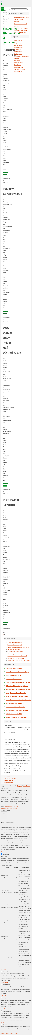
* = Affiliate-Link (8, 782)
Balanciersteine (18, 47)
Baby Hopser (18, 40)
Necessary (6, 854)
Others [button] (3, 1022)
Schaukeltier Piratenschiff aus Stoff (17, 656)
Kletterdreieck (18, 51)
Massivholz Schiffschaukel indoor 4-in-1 (19, 660)
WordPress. (26, 786)
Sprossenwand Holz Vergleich (14, 703)
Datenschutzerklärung (10, 778)
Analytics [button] (3, 995)
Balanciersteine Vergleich (13, 675)
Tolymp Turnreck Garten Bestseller (16, 693)
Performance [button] (4, 982)
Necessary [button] (4, 852)
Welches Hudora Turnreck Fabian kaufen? (18, 689)
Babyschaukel (18, 45)
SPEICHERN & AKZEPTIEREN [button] (10, 1033)
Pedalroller (17, 60)
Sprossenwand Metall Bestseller (15, 707)
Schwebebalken (18, 62)
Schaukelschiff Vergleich (21, 28)
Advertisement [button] (5, 1009)
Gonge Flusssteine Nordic (21, 17)
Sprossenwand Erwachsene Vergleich (17, 710)
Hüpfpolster (17, 49)
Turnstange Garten (19, 69)
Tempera (19, 786)
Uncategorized (18, 71)
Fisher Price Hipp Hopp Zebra (16, 658)
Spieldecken (17, 65)
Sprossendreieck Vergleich (14, 679)
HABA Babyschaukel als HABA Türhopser (18, 682)
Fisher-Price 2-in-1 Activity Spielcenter (17, 686)
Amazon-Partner (8, 780)
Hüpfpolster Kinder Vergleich (14, 668)
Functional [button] (3, 969)
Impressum (7, 776)
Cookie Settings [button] (5, 808)
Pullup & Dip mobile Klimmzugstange (17, 696)
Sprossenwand (18, 67)
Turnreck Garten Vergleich (15, 645)
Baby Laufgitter (18, 43)
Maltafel (16, 58)
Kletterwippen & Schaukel (21, 56)
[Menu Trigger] (2, 9)
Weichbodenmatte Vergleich (14, 714)
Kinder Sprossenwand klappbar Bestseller (18, 700)
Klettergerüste (18, 54)
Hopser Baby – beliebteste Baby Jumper (17, 672)
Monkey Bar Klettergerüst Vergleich (16, 717)
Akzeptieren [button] (13, 808)
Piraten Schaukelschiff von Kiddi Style (18, 647)
